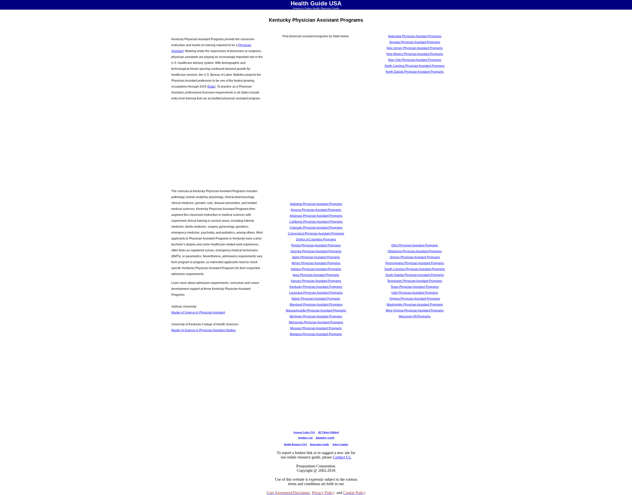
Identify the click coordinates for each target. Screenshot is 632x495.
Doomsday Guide (325, 437)
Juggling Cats (305, 437)
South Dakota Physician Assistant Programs (414, 275)
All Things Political (328, 432)
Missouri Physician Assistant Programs (316, 328)
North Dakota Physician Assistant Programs (415, 71)
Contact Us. (342, 457)
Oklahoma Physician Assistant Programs (415, 251)
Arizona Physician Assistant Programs (316, 210)
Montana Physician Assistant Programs (316, 334)
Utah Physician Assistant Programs (414, 292)
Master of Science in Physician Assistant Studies (203, 330)
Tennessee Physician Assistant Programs (414, 281)
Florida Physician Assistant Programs (316, 245)
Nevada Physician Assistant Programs (414, 42)
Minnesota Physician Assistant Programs (316, 322)
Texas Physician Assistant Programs (415, 287)
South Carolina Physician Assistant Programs (414, 269)
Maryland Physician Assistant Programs (316, 304)
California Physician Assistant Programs (316, 221)
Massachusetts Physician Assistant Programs (316, 310)
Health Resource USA (295, 444)
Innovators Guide (319, 444)
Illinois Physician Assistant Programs (316, 263)
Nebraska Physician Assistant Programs (414, 36)
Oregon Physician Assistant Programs (415, 257)
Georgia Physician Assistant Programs (315, 251)
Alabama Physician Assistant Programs (316, 204)
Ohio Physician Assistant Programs (414, 245)
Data (211, 86)
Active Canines (340, 444)
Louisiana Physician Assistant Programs (316, 292)
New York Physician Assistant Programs (414, 60)
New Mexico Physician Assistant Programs (414, 54)
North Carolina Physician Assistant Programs (415, 66)
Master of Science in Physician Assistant (198, 312)
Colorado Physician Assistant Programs (316, 227)
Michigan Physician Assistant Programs (316, 316)
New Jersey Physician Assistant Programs (415, 48)
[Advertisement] (217, 141)
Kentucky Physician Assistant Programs (316, 287)
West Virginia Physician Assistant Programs (415, 310)
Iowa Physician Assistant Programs (316, 275)
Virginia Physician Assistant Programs (414, 298)
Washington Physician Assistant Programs (415, 304)
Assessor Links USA (304, 432)
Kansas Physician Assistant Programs (316, 281)
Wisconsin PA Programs (415, 316)
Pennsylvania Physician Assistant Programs (414, 263)
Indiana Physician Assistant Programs (316, 269)
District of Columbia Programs (316, 239)
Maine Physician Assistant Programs (316, 298)
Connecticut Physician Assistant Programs (316, 233)
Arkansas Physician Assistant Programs (316, 216)
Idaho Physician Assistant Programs (316, 257)
